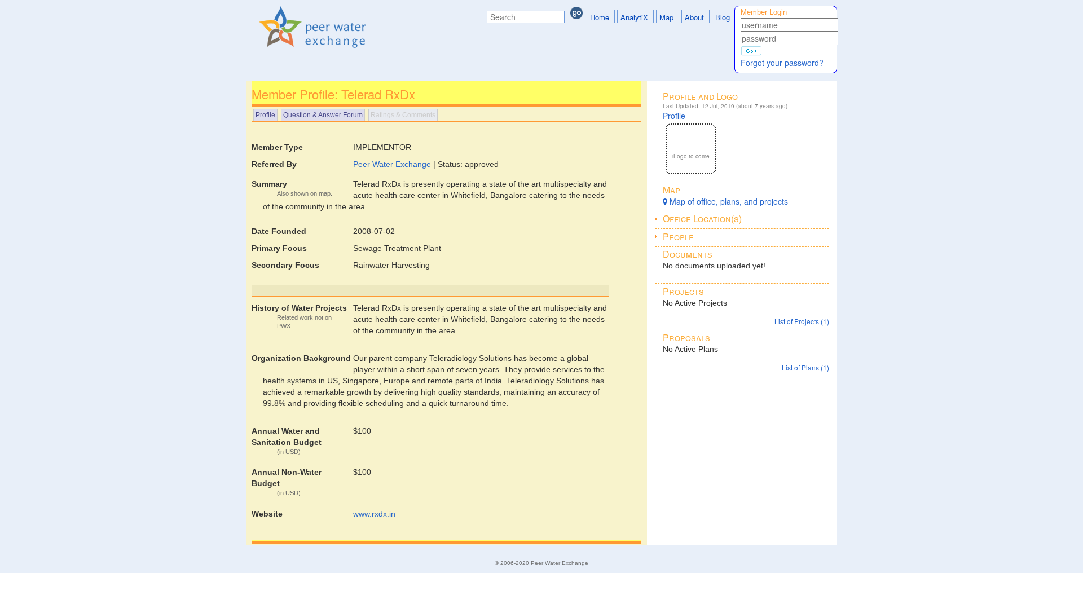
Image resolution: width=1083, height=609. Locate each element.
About (694, 17)
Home (599, 17)
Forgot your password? (782, 62)
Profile (265, 115)
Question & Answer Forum (323, 115)
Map (666, 17)
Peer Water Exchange (392, 164)
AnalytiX (634, 17)
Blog (722, 17)
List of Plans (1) (805, 367)
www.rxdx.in (374, 513)
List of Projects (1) (801, 321)
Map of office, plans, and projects (727, 201)
